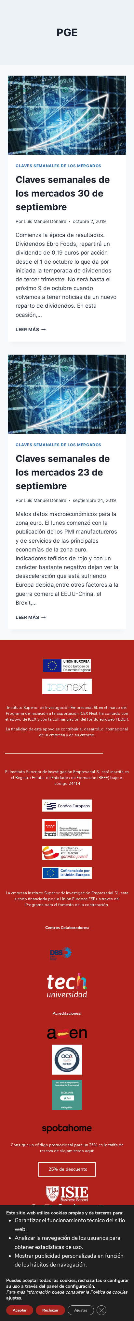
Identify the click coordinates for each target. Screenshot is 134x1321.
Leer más (31, 329)
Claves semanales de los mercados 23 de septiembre (63, 472)
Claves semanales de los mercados (58, 165)
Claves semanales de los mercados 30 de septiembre (63, 193)
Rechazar (50, 1310)
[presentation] (67, 115)
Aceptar (20, 1310)
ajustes (13, 1298)
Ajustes (80, 1310)
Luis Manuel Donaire (45, 221)
